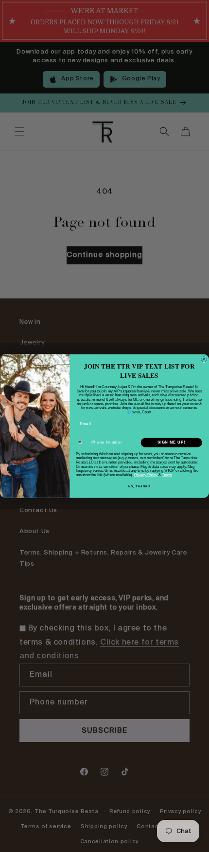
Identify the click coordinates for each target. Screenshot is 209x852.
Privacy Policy (145, 475)
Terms (167, 475)
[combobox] (82, 442)
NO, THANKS (139, 486)
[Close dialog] (204, 359)
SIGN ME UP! (171, 443)
